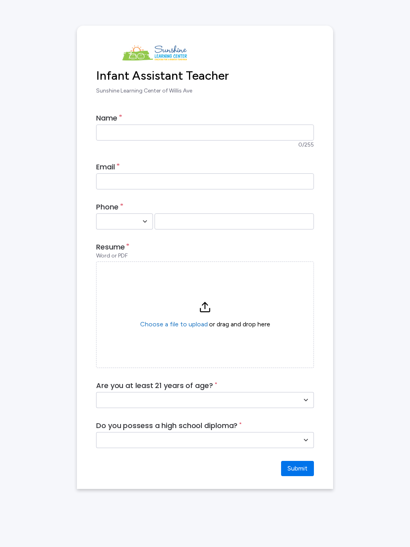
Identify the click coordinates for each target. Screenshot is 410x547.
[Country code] (145, 221)
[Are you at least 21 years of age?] (305, 400)
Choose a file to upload (174, 324)
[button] (205, 314)
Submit (297, 468)
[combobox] (116, 221)
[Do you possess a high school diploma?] (305, 440)
